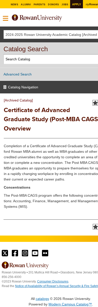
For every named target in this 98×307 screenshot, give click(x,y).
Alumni (26, 4)
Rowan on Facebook (15, 253)
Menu (6, 18)
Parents (39, 4)
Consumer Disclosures (52, 281)
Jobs (65, 4)
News (14, 4)
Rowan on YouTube (35, 253)
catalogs (42, 299)
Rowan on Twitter (5, 253)
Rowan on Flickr (45, 253)
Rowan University (53, 18)
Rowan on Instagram (25, 253)
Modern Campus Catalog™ (70, 304)
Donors (53, 4)
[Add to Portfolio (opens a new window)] (95, 103)
